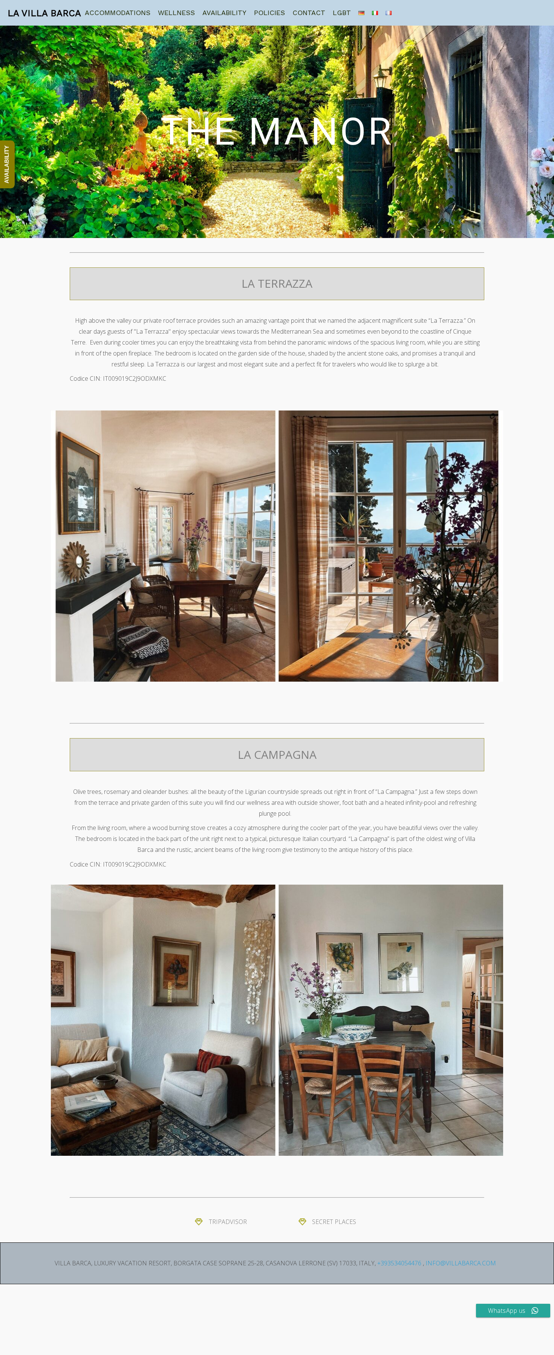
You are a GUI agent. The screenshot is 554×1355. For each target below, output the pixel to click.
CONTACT (308, 13)
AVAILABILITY (224, 13)
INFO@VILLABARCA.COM (460, 1263)
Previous (60, 546)
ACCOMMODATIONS (117, 13)
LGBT (342, 13)
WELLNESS (176, 13)
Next (493, 546)
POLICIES (269, 13)
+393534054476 (399, 1263)
